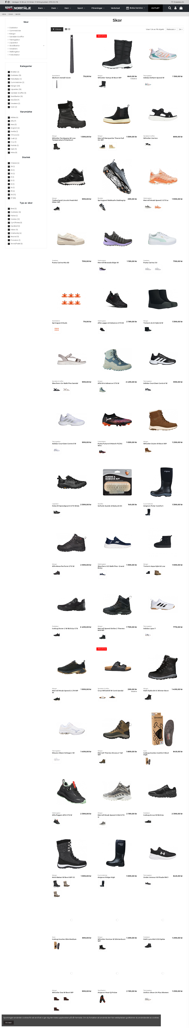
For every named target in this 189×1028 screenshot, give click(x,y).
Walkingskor (14, 52)
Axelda (14, 131)
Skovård (15, 100)
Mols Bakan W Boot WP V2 (63, 877)
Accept (8, 1022)
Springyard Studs (59, 323)
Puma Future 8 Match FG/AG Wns (110, 444)
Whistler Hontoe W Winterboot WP (111, 949)
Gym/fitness (16, 223)
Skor (26, 22)
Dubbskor (13, 28)
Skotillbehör (14, 46)
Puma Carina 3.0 (150, 263)
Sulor (14, 107)
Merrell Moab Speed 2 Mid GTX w (111, 816)
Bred (14, 209)
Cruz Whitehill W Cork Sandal (110, 691)
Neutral (15, 237)
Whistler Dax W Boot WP (62, 1010)
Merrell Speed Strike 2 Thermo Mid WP (111, 629)
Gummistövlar (15, 31)
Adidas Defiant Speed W (153, 78)
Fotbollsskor (14, 55)
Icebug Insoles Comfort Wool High (156, 754)
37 (13, 198)
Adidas (14, 117)
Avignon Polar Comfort (153, 506)
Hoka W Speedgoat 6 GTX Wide (65, 506)
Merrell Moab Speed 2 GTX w (155, 200)
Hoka (14, 152)
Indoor (14, 230)
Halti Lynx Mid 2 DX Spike (154, 948)
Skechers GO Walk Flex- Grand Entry (111, 567)
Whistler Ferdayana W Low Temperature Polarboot (63, 139)
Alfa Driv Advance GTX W (108, 383)
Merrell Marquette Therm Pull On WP (111, 139)
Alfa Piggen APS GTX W (62, 815)
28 (13, 166)
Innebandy (16, 233)
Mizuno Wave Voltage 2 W (63, 753)
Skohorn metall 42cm (61, 78)
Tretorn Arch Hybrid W (153, 323)
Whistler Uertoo (150, 138)
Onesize (15, 163)
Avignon (15, 128)
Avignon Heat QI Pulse (107, 1010)
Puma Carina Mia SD (60, 263)
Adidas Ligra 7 (149, 628)
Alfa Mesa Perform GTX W (63, 566)
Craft (14, 138)
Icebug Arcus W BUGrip (153, 815)
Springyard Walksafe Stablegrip (111, 200)
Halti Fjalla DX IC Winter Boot (156, 691)
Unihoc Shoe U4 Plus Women (156, 1010)
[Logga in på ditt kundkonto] (175, 8)
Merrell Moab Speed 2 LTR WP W (65, 691)
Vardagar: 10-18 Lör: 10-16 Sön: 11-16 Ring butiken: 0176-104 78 (35, 2)
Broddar (15, 72)
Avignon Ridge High (106, 877)
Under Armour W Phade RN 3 (155, 877)
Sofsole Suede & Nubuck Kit (110, 506)
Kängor (12, 34)
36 (13, 195)
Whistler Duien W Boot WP (155, 444)
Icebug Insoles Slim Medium (64, 948)
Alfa (13, 121)
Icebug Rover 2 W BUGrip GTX (65, 628)
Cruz (13, 142)
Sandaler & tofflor (16, 37)
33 (12, 184)
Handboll (15, 226)
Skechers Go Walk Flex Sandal (65, 383)
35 (13, 191)
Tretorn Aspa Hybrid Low (154, 566)
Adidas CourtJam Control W (155, 383)
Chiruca (15, 135)
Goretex (15, 219)
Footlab (15, 145)
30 (13, 173)
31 (12, 177)
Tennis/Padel (16, 244)
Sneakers (13, 49)
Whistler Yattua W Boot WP (109, 78)
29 (13, 170)
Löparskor (13, 43)
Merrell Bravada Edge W (108, 263)
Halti (14, 149)
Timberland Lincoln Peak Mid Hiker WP (65, 201)
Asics (14, 124)
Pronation (15, 240)
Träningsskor (14, 40)
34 (13, 187)
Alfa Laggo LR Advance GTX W (111, 323)
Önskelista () (178, 2)
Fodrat (14, 216)
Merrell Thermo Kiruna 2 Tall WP (110, 754)
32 (12, 180)
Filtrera (58, 29)
